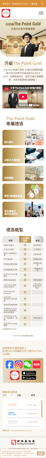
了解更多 (34, 3)
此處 (18, 455)
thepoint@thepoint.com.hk (21, 430)
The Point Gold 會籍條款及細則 (23, 336)
